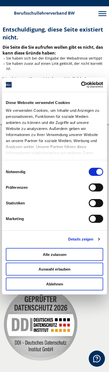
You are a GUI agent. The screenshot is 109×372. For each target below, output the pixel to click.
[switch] (96, 187)
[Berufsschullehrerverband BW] (7, 13)
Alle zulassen (54, 254)
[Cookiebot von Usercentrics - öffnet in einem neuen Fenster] (81, 85)
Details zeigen (80, 239)
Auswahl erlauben (54, 269)
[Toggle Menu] (102, 13)
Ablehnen (54, 284)
